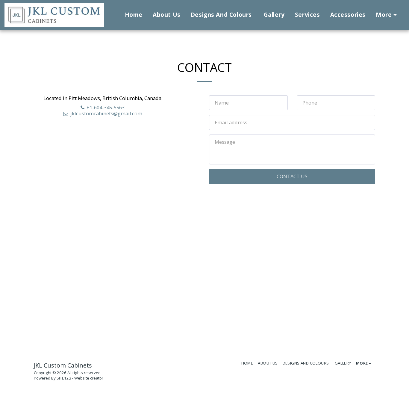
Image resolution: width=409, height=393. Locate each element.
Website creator (88, 378)
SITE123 (64, 378)
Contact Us (292, 176)
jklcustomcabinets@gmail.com (106, 113)
